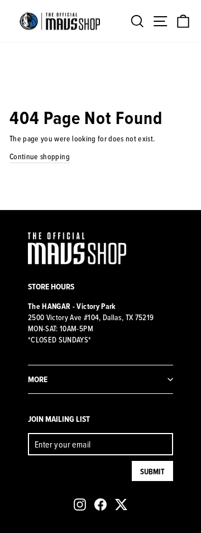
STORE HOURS (51, 286)
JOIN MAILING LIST (59, 419)
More (37, 379)
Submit (152, 471)
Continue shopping (39, 156)
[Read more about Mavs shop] (59, 20)
